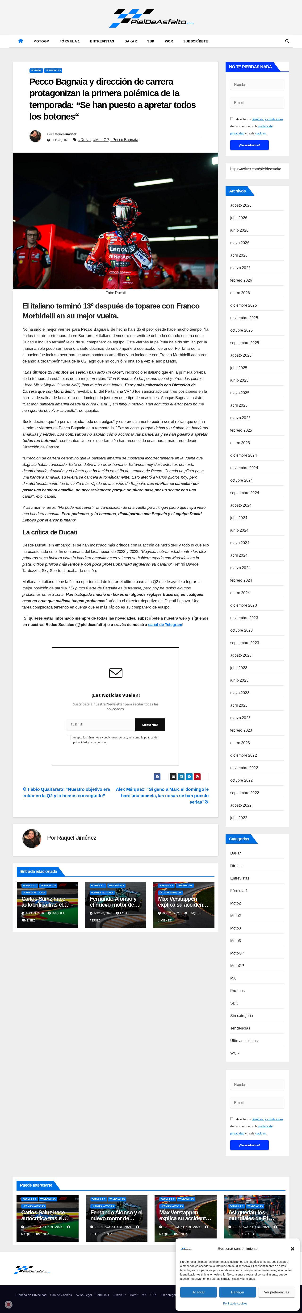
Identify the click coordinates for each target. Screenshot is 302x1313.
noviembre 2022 (244, 768)
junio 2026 (239, 230)
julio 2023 (238, 668)
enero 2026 (240, 293)
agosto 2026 (241, 205)
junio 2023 (239, 680)
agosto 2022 (241, 805)
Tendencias (53, 70)
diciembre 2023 (243, 605)
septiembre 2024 (244, 493)
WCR (169, 41)
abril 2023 (238, 705)
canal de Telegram (165, 624)
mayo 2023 (239, 693)
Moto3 (235, 928)
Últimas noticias (34, 892)
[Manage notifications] (8, 1304)
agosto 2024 (241, 505)
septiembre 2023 (244, 643)
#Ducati (84, 140)
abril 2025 (238, 405)
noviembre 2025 (244, 318)
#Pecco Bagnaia (124, 140)
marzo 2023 (240, 718)
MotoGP (41, 41)
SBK (151, 41)
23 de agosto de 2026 (45, 1227)
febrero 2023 (241, 730)
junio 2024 (239, 530)
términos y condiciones (103, 737)
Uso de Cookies (61, 1295)
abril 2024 (238, 555)
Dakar (131, 41)
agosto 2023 (241, 655)
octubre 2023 (241, 630)
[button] (292, 1248)
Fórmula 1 (69, 41)
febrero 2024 (241, 580)
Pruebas (237, 991)
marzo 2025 (240, 418)
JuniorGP (119, 1295)
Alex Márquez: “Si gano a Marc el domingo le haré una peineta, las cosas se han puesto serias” (162, 795)
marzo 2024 (240, 568)
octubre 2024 (241, 480)
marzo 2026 (240, 268)
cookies (102, 742)
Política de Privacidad (31, 1295)
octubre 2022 (241, 780)
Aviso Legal (84, 1295)
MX (233, 978)
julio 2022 (238, 818)
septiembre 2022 (244, 793)
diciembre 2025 (243, 305)
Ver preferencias (276, 1292)
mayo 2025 (239, 393)
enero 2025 (240, 443)
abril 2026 (238, 255)
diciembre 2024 (243, 455)
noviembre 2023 (244, 618)
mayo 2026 (239, 243)
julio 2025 (238, 368)
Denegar (237, 1292)
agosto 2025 (241, 355)
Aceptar (199, 1292)
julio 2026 (238, 218)
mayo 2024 (239, 543)
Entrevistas (102, 41)
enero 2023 (240, 743)
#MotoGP (101, 140)
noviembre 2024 (244, 468)
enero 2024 (240, 593)
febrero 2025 (241, 430)
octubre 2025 (241, 330)
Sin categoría (241, 1016)
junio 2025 (239, 380)
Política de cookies (235, 1303)
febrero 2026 (241, 280)
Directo (236, 866)
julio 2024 (238, 518)
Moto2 (235, 903)
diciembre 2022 (243, 755)
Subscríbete (195, 41)
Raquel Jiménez (64, 134)
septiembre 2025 (244, 343)
